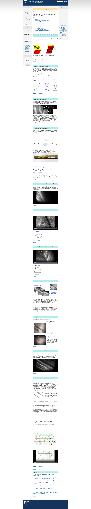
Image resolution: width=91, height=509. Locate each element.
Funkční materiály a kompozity (27, 36)
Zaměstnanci (26, 12)
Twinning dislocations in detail (39, 28)
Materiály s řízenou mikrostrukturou (27, 38)
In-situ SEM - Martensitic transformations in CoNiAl (63, 26)
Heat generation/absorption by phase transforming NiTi (63, 34)
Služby (25, 17)
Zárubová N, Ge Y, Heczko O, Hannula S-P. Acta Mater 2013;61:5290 (44, 488)
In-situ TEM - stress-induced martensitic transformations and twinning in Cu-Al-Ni (62, 22)
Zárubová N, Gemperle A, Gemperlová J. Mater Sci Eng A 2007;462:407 (44, 478)
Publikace (26, 18)
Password (27, 60)
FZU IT (26, 503)
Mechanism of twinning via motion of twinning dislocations (43, 30)
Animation (34, 448)
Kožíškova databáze (28, 504)
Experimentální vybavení (28, 30)
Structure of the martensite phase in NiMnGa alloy (42, 20)
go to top (34, 61)
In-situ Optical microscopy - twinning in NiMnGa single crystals (63, 17)
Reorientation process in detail (39, 27)
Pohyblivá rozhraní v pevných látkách (27, 51)
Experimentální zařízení (28, 19)
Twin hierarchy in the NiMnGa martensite (40, 21)
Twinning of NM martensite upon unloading (40, 29)
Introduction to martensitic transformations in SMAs (63, 10)
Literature (36, 31)
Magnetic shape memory (38, 19)
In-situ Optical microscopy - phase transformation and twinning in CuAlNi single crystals (63, 13)
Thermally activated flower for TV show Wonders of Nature (63, 37)
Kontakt (26, 24)
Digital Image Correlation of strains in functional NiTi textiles (63, 31)
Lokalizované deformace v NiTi (28, 43)
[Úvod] (45, 3)
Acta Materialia (43, 12)
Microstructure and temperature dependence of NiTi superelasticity (28, 48)
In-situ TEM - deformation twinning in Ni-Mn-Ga (63, 19)
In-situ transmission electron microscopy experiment (42, 22)
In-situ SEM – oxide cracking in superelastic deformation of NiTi (63, 28)
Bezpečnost (26, 11)
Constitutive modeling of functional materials (28, 46)
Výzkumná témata (27, 13)
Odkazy (26, 23)
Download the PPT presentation (38, 93)
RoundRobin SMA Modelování (27, 53)
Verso (26, 502)
